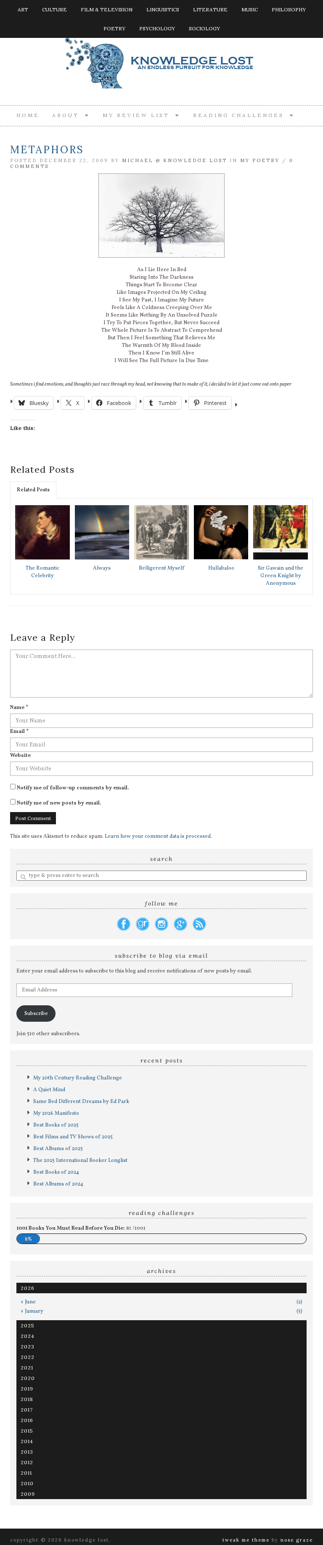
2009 (28, 1494)
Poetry (114, 28)
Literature (210, 9)
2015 (27, 1431)
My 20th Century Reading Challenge (77, 1078)
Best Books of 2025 (56, 1125)
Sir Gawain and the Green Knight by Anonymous (280, 576)
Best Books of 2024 (56, 1172)
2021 (27, 1367)
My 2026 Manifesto (56, 1113)
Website (20, 755)
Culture (54, 9)
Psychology (157, 28)
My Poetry (260, 160)
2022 (27, 1357)
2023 (27, 1346)
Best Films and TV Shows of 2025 (73, 1137)
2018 (27, 1399)
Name (19, 707)
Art (23, 9)
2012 (27, 1462)
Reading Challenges (241, 115)
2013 (27, 1452)
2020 (28, 1378)
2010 (27, 1483)
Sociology (204, 28)
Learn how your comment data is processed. (158, 836)
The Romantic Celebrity (42, 572)
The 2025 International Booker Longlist (80, 1160)
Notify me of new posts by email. (59, 803)
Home (28, 115)
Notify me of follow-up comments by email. (73, 788)
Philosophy (289, 9)
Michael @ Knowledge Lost (174, 160)
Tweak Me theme (246, 1540)
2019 (27, 1388)
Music (249, 9)
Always (102, 568)
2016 (27, 1420)
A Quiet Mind (49, 1090)
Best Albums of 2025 (58, 1149)
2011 (26, 1473)
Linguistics (162, 9)
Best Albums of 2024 (58, 1184)
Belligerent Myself (161, 568)
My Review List (139, 115)
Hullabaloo (221, 568)
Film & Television (106, 9)
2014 (27, 1441)
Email (19, 731)
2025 (27, 1325)
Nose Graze (297, 1540)
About (68, 115)
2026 (27, 1288)
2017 (27, 1409)
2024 (27, 1336)
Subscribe (36, 1014)
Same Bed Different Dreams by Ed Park (81, 1101)
